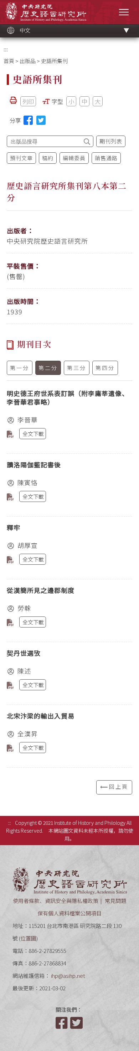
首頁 (9, 61)
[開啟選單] (124, 12)
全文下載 (33, 433)
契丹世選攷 (24, 652)
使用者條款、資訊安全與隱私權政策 (55, 900)
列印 (28, 101)
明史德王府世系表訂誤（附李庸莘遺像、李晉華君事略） (68, 397)
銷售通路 (106, 158)
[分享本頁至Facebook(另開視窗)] (28, 120)
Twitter (77, 1023)
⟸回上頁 (114, 786)
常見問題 (115, 900)
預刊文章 (21, 158)
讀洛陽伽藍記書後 (34, 464)
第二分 (48, 367)
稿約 (47, 158)
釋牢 (13, 527)
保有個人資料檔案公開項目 (69, 913)
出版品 (28, 61)
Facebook (62, 1023)
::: (6, 49)
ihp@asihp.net (68, 975)
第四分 (105, 367)
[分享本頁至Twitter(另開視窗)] (41, 120)
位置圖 (28, 938)
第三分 (76, 367)
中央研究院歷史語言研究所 (45, 11)
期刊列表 (110, 141)
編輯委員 (74, 158)
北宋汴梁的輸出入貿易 (40, 715)
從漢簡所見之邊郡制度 (40, 590)
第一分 (19, 367)
